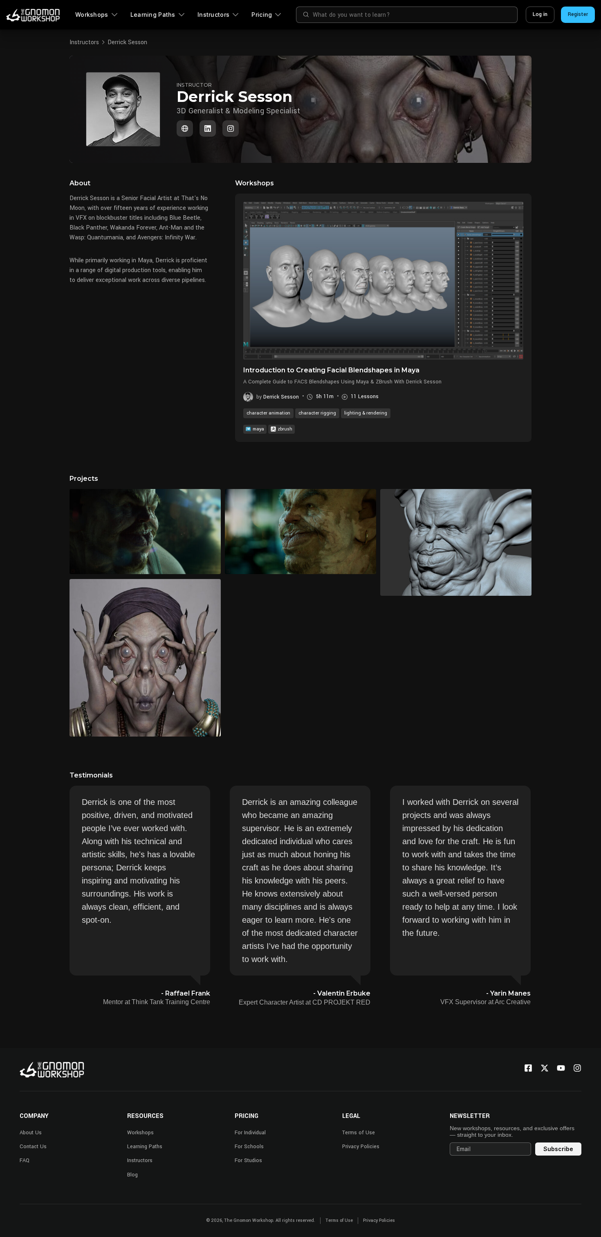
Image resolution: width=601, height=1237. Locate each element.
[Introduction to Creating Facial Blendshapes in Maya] (383, 281)
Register (578, 14)
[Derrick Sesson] (208, 128)
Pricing (261, 14)
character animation (268, 413)
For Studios (248, 1160)
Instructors (213, 14)
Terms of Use (358, 1132)
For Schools (249, 1146)
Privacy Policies (360, 1146)
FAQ (24, 1160)
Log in (540, 14)
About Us (31, 1132)
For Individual (250, 1132)
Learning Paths (152, 14)
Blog (132, 1174)
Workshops (91, 14)
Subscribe (558, 1148)
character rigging (317, 413)
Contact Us (33, 1146)
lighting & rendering (365, 413)
